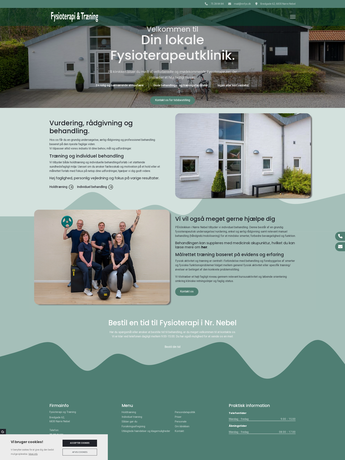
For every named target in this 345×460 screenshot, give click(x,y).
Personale (181, 421)
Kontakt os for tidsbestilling (172, 100)
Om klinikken (182, 426)
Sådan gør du (129, 421)
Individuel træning (132, 417)
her (204, 247)
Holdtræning (58, 187)
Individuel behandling (92, 187)
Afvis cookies (79, 452)
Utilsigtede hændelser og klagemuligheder (146, 431)
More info (33, 454)
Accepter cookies (79, 443)
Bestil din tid (172, 347)
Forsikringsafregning (133, 426)
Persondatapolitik (185, 412)
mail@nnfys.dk (242, 3)
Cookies (3, 431)
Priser (178, 417)
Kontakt (179, 431)
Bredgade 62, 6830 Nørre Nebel (278, 3)
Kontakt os (187, 291)
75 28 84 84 (217, 3)
